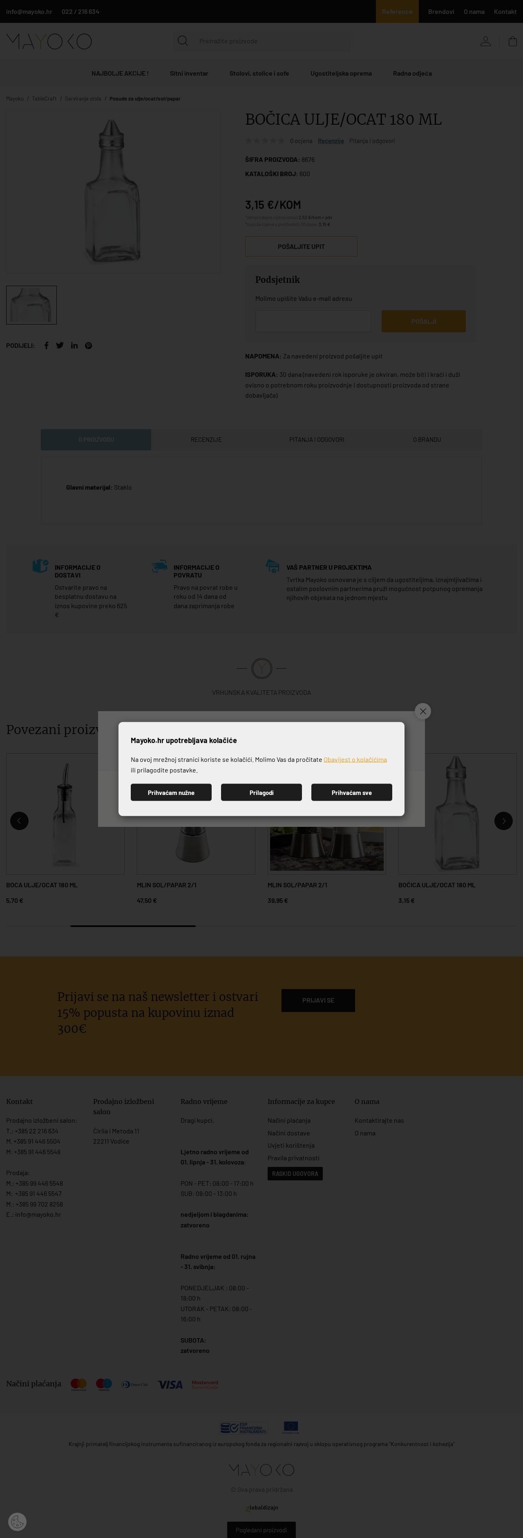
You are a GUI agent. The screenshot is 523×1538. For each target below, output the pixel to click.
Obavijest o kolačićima (355, 759)
